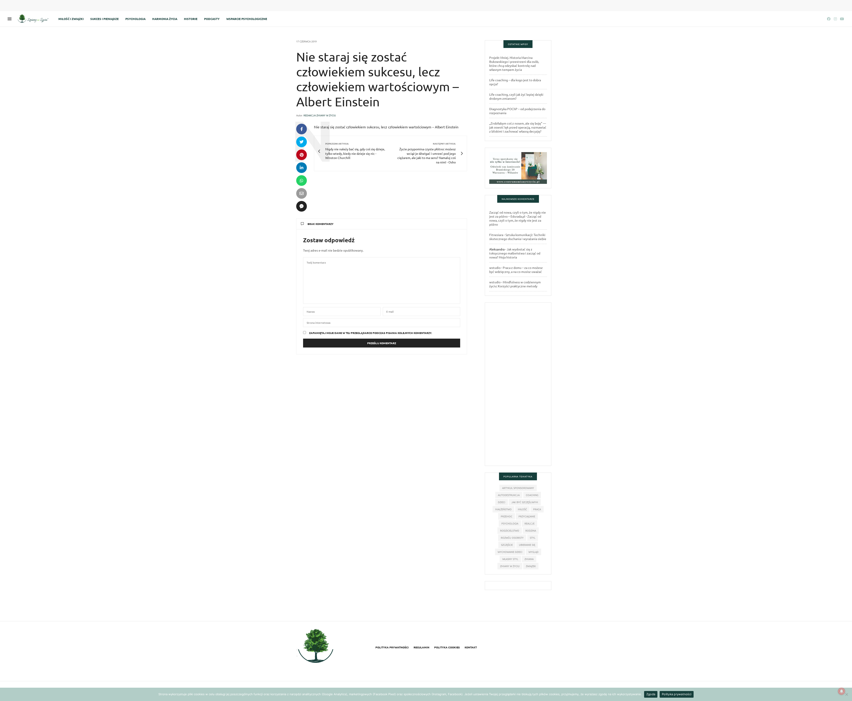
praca (537, 509)
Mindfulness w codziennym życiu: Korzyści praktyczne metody (515, 284)
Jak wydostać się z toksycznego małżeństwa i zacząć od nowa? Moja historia (514, 253)
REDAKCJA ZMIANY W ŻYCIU (320, 115)
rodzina (530, 530)
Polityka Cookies (447, 647)
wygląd (533, 552)
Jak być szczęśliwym (524, 502)
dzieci (501, 502)
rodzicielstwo (509, 530)
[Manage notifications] (841, 691)
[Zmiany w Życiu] (34, 18)
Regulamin (421, 647)
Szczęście (507, 544)
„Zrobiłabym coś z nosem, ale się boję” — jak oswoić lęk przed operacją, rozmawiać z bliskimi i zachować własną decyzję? (517, 127)
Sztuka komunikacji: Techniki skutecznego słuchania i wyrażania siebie (517, 237)
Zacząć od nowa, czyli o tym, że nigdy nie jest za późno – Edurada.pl (517, 214)
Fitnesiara (496, 235)
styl (532, 537)
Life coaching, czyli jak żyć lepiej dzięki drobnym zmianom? (516, 96)
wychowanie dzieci (510, 552)
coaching (532, 495)
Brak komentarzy (320, 224)
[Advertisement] (518, 386)
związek (531, 566)
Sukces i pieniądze (104, 19)
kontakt (471, 647)
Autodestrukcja (509, 495)
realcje (529, 523)
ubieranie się (527, 544)
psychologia (509, 523)
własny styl (510, 559)
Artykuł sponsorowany (518, 488)
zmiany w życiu (510, 566)
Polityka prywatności (392, 647)
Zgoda (650, 694)
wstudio (495, 268)
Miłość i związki (71, 19)
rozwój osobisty (512, 537)
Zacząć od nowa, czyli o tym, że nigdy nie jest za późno (515, 220)
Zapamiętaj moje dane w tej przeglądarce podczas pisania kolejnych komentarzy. (370, 333)
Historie (190, 19)
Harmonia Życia (164, 19)
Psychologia (135, 19)
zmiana (529, 559)
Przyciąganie (527, 516)
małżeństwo (503, 509)
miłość (522, 509)
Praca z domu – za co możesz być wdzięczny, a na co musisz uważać (516, 270)
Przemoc (506, 516)
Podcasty (212, 19)
